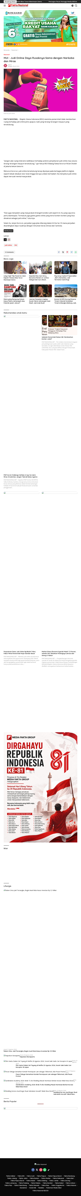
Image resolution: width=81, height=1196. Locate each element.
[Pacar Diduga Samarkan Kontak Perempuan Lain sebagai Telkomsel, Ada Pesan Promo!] (34, 1071)
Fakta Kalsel (30, 1181)
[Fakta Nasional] (18, 5)
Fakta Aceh (31, 1176)
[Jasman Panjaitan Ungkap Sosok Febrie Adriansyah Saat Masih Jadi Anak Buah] (40, 290)
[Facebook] (33, 1170)
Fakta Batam (34, 1178)
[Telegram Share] (71, 252)
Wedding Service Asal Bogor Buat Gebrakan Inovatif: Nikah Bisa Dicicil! (65, 1093)
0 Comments (9, 252)
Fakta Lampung (11, 1183)
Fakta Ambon (70, 1183)
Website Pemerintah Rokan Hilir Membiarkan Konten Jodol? (57, 338)
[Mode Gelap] (72, 5)
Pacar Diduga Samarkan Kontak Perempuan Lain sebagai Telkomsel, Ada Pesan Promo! (44, 1075)
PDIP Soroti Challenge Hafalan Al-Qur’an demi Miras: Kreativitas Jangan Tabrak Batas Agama (20, 476)
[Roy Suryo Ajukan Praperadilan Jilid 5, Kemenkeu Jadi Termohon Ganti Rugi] (65, 267)
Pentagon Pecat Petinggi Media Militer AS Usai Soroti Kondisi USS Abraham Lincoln (47, 2)
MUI (16, 245)
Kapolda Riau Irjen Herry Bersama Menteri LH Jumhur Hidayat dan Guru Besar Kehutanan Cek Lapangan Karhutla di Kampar (39, 278)
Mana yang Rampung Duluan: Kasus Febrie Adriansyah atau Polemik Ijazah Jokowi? (14, 301)
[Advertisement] (40, 143)
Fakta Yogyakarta (57, 1185)
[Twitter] (37, 1170)
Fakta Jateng (12, 1178)
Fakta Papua (41, 1176)
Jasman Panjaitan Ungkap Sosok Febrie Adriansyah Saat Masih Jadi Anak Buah (39, 301)
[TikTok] (48, 1170)
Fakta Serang (65, 1181)
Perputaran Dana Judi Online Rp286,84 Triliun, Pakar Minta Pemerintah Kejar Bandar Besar (20, 652)
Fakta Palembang (20, 1185)
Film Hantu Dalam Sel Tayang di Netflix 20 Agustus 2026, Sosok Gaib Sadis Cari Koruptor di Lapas (43, 1066)
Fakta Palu (8, 1185)
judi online (8, 245)
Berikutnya (8, 231)
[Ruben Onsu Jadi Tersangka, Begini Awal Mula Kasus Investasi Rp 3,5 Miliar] (40, 968)
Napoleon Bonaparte (27, 1057)
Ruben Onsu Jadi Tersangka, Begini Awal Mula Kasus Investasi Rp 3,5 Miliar (30, 1051)
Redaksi (41, 1188)
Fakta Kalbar (10, 1176)
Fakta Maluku (35, 1183)
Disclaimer (23, 1188)
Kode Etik (32, 1188)
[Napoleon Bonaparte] (12, 1055)
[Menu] (5, 5)
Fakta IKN (21, 1176)
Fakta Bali (70, 1178)
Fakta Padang (24, 1183)
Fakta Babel (59, 1183)
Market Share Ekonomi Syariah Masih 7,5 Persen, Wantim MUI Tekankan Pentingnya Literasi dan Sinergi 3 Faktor (59, 653)
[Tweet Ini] (63, 252)
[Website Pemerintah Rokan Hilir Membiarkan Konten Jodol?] (59, 325)
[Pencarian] (76, 5)
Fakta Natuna (71, 1185)
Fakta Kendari (48, 1183)
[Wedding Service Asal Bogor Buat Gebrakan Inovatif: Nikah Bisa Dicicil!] (28, 1091)
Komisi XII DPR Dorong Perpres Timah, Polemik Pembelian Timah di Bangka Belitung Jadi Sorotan (65, 301)
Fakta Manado (34, 1185)
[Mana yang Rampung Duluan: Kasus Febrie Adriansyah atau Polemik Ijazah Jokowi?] (15, 290)
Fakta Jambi (53, 1181)
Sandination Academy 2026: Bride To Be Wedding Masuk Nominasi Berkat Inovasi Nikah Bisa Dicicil (44, 1086)
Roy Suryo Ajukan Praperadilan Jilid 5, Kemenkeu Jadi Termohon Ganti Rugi (65, 278)
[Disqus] (40, 702)
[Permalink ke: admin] (5, 65)
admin (10, 65)
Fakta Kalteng (42, 1181)
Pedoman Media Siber (54, 1188)
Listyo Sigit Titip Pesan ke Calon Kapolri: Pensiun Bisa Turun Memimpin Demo (15, 278)
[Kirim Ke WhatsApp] (75, 252)
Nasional (7, 54)
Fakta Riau (45, 1185)
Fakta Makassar (58, 1178)
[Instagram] (41, 1170)
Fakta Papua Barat (55, 1176)
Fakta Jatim (23, 1178)
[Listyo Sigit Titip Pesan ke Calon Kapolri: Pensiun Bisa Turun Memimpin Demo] (15, 267)
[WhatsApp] (44, 1170)
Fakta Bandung (69, 1176)
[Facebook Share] (58, 252)
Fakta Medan (46, 1178)
